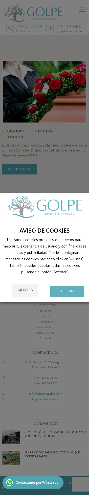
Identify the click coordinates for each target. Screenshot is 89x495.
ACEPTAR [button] (67, 291)
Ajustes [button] (25, 290)
